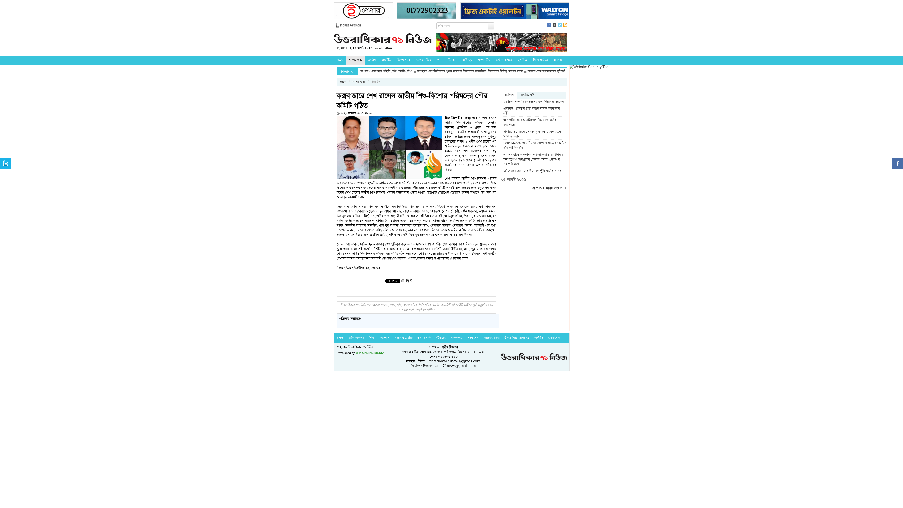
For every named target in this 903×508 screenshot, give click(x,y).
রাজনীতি (386, 60)
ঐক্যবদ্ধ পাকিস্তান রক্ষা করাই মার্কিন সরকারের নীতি (531, 111)
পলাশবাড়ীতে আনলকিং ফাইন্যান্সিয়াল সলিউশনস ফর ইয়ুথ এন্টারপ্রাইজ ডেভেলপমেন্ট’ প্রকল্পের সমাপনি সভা (533, 159)
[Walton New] (515, 11)
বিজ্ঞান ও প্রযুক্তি (403, 338)
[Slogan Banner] (501, 43)
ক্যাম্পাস (384, 338)
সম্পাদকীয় (484, 60)
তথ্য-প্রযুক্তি (424, 338)
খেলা (439, 60)
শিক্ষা (372, 338)
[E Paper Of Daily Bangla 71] (363, 11)
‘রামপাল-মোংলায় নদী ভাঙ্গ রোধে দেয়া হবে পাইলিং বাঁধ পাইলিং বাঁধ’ (534, 145)
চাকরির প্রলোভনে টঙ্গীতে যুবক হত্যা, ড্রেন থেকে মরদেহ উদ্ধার (532, 134)
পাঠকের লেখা (492, 338)
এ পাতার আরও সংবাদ (548, 188)
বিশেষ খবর (403, 60)
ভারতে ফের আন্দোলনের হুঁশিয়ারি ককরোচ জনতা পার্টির (531, 71)
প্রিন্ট (408, 281)
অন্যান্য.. (559, 60)
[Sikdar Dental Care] (426, 11)
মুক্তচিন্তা (522, 60)
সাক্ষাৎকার (456, 338)
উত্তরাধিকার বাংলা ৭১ (516, 338)
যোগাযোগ (554, 338)
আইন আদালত (356, 338)
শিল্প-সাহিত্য (540, 60)
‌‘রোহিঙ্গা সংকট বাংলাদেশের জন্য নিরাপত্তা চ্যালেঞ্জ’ (534, 101)
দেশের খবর (356, 60)
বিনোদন (452, 60)
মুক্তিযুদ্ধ (467, 60)
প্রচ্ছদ (340, 60)
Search (491, 25)
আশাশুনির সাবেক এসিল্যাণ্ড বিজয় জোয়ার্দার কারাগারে (529, 122)
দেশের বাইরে (423, 60)
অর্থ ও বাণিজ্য (504, 60)
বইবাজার (441, 338)
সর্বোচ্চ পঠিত (528, 95)
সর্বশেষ (509, 95)
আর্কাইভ (539, 338)
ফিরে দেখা (473, 338)
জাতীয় (372, 60)
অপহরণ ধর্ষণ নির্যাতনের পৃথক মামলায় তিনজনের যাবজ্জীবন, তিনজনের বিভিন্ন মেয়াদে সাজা (441, 71)
